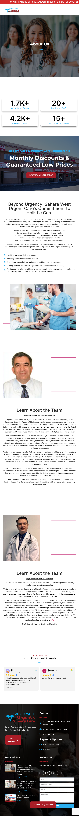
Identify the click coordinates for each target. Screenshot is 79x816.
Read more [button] (9, 688)
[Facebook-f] (42, 773)
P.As (52, 620)
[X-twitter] (47, 773)
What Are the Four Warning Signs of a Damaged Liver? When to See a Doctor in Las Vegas (26, 769)
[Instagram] (59, 773)
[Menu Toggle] (47, 10)
